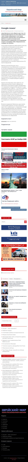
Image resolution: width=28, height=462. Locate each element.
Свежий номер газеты (8, 269)
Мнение (4, 422)
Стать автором (8, 2)
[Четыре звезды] (4, 121)
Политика (4, 421)
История (4, 426)
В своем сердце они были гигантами (11, 207)
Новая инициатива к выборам (18, 209)
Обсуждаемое (17, 278)
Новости (4, 419)
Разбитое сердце (7, 330)
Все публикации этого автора (10, 203)
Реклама (14, 2)
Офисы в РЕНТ (5, 169)
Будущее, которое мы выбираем (17, 302)
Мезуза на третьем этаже (9, 334)
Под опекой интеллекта (15, 309)
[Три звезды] (3, 121)
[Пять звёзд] (6, 121)
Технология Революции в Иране (9, 149)
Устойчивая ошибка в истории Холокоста (13, 332)
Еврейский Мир (14, 9)
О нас (3, 2)
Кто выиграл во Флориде (9, 343)
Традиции (5, 424)
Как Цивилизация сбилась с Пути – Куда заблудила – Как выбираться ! (11, 191)
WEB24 (14, 459)
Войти (4, 4)
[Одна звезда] (1, 121)
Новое (11, 278)
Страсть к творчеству (11, 1)
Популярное (5, 278)
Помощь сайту (6, 449)
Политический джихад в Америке (18, 289)
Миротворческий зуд (8, 348)
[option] (16, 1)
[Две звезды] (2, 121)
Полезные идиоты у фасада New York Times (13, 345)
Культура (4, 428)
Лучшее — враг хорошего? (9, 328)
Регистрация (23, 2)
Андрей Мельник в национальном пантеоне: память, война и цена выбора (14, 361)
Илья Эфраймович (7, 364)
